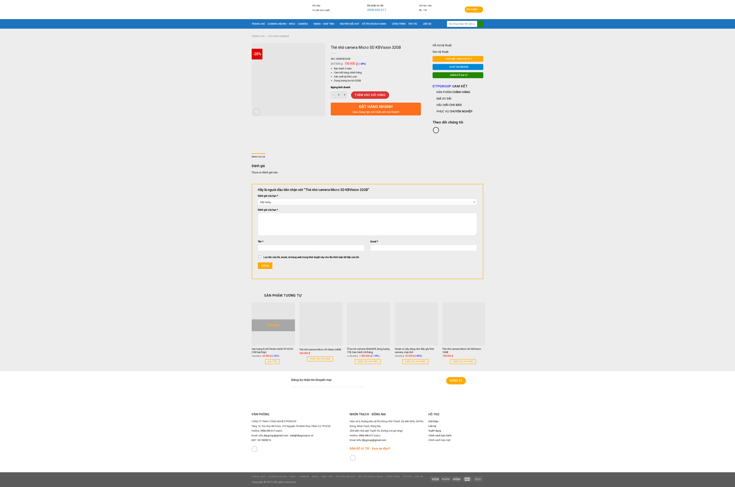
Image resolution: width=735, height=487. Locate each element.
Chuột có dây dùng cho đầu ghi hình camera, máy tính (414, 350)
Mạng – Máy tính (324, 24)
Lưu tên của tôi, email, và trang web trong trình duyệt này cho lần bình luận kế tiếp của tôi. (311, 257)
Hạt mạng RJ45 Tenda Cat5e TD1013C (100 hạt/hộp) (272, 350)
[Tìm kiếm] (480, 24)
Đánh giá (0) (258, 157)
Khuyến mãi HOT (349, 24)
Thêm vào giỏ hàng (370, 95)
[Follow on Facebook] (254, 449)
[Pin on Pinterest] (354, 119)
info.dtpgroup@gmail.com (273, 435)
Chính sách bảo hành (440, 435)
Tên (260, 241)
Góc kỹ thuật (440, 52)
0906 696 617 (376, 10)
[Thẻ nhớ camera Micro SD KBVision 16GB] (464, 323)
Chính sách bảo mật (439, 440)
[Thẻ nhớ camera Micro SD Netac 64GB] (321, 323)
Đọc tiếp (272, 361)
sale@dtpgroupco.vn (301, 435)
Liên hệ (427, 24)
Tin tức (412, 24)
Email (374, 241)
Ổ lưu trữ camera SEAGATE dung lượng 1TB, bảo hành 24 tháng (368, 350)
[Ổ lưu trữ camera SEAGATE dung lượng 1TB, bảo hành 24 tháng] (368, 323)
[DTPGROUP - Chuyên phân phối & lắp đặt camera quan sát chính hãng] (275, 9)
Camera (303, 24)
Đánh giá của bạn (268, 195)
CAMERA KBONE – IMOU (281, 24)
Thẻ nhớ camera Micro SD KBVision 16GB (461, 350)
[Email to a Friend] (347, 119)
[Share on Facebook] (334, 119)
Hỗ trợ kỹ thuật (442, 45)
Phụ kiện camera (278, 36)
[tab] (258, 157)
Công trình (399, 24)
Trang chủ (258, 24)
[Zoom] (256, 111)
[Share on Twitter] (341, 119)
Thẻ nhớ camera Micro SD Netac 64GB (320, 349)
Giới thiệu (433, 421)
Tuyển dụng (434, 430)
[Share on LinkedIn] (361, 119)
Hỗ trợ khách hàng (374, 24)
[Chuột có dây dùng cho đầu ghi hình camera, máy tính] (416, 323)
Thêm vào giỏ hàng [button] (320, 359)
